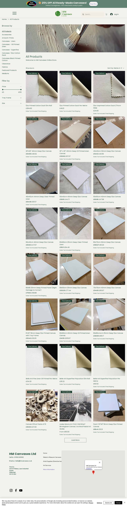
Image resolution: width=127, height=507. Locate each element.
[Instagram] (11, 490)
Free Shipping (42, 111)
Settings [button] (99, 503)
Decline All (108, 503)
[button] (106, 14)
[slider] (2, 89)
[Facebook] (16, 490)
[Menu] (14, 13)
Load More (75, 440)
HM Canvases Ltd (22, 454)
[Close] (124, 502)
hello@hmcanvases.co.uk (23, 461)
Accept (118, 503)
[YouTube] (21, 490)
